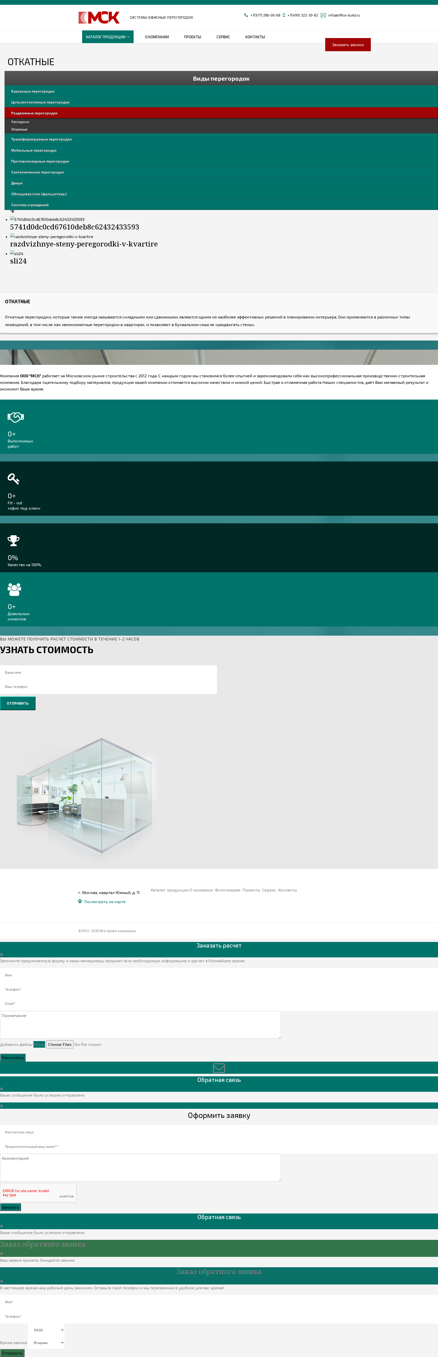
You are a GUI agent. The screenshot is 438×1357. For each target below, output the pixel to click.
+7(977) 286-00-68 (265, 15)
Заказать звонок (348, 44)
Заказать (10, 1207)
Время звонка (13, 1342)
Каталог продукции (105, 36)
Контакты (255, 36)
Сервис (223, 36)
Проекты (192, 36)
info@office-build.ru (344, 15)
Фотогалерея (228, 889)
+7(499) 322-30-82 (302, 15)
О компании (157, 36)
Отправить (18, 703)
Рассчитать (13, 1057)
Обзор (39, 1044)
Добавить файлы (16, 1044)
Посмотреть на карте (105, 901)
